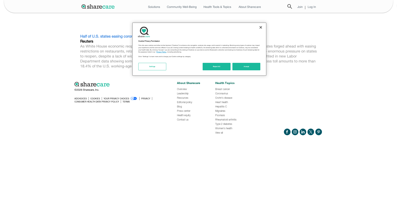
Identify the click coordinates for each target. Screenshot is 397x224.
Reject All (216, 66)
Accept (246, 66)
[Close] (260, 27)
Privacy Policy (161, 52)
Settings (152, 66)
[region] (199, 49)
